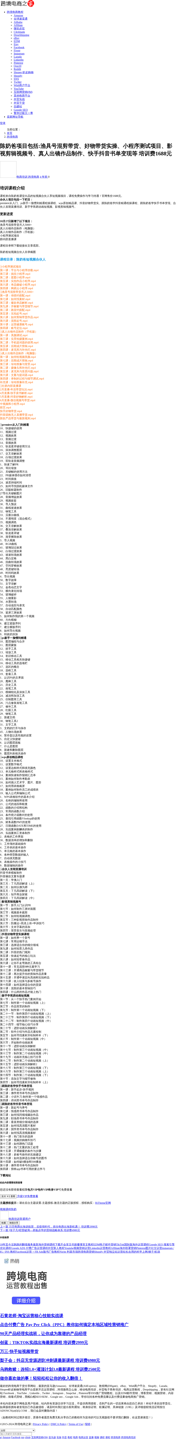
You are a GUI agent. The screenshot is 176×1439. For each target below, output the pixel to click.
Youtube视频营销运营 (77, 1248)
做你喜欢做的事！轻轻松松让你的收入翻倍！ (41, 1378)
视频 (3, 1209)
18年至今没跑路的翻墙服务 (16, 1244)
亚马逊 (52, 1437)
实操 (59, 1437)
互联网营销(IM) (23, 91)
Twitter (17, 82)
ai (1, 1437)
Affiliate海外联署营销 (123, 1248)
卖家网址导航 (15, 116)
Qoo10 (17, 66)
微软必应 (19, 28)
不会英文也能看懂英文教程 (77, 1244)
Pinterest (18, 62)
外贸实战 (19, 99)
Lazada (18, 56)
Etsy (16, 44)
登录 (3, 123)
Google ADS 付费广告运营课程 (29, 1248)
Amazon (18, 15)
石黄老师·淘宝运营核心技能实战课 (31, 1315)
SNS (16, 78)
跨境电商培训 (128, 1437)
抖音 (64, 1437)
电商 (75, 1437)
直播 (91, 1437)
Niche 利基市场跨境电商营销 (77, 1251)
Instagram (19, 53)
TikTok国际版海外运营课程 (132, 1244)
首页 (9, 133)
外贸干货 (19, 102)
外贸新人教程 (56, 1248)
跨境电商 (12, 136)
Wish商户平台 (22, 85)
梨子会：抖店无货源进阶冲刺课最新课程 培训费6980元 (50, 1360)
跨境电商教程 (15, 11)
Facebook (19, 47)
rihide (28, 1437)
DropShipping (21, 35)
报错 (87, 1424)
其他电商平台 (22, 95)
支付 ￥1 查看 (8, 1196)
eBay (16, 38)
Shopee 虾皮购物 (24, 72)
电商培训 (22, 176)
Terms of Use (75, 1424)
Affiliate (18, 25)
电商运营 (83, 1437)
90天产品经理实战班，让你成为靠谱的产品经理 (43, 1333)
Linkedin (19, 59)
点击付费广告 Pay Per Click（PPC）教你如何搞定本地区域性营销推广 (64, 1324)
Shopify (18, 75)
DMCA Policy (59, 1424)
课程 (8, 1209)
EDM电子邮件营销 (105, 1244)
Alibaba (18, 22)
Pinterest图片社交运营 (149, 1248)
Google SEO (21, 109)
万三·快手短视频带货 (19, 1351)
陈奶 (13, 1209)
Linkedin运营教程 (100, 1248)
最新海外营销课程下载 (46, 1244)
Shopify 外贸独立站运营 (108, 1251)
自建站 (18, 106)
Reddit (17, 69)
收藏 (3, 1223)
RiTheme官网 (103, 1202)
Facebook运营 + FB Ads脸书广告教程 (38, 1251)
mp (22, 1437)
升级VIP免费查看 (27, 1196)
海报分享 (13, 1223)
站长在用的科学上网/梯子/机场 (141, 1251)
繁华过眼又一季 (23, 113)
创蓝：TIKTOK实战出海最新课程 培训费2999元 (44, 1342)
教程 (70, 1437)
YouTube (19, 88)
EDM (17, 41)
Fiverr (17, 50)
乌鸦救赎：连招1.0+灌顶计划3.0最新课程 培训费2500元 (50, 1369)
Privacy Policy (41, 1424)
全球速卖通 (21, 18)
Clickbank (19, 31)
